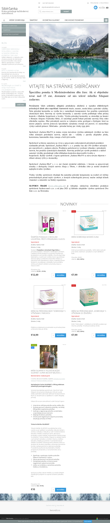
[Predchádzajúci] (31, 50)
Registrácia (104, 3)
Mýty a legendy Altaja (10, 70)
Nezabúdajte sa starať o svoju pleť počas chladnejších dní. (11, 88)
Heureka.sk (60, 505)
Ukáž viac (20, 105)
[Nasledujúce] (106, 50)
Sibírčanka (15, 10)
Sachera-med (50, 505)
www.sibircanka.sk (57, 185)
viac (24, 66)
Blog (4, 43)
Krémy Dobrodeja (17, 20)
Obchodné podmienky (74, 20)
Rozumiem (87, 521)
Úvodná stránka (4, 20)
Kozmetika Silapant (51, 20)
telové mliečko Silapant (45, 380)
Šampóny (33, 20)
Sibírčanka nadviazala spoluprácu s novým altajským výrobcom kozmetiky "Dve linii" (10, 52)
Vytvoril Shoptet (103, 519)
